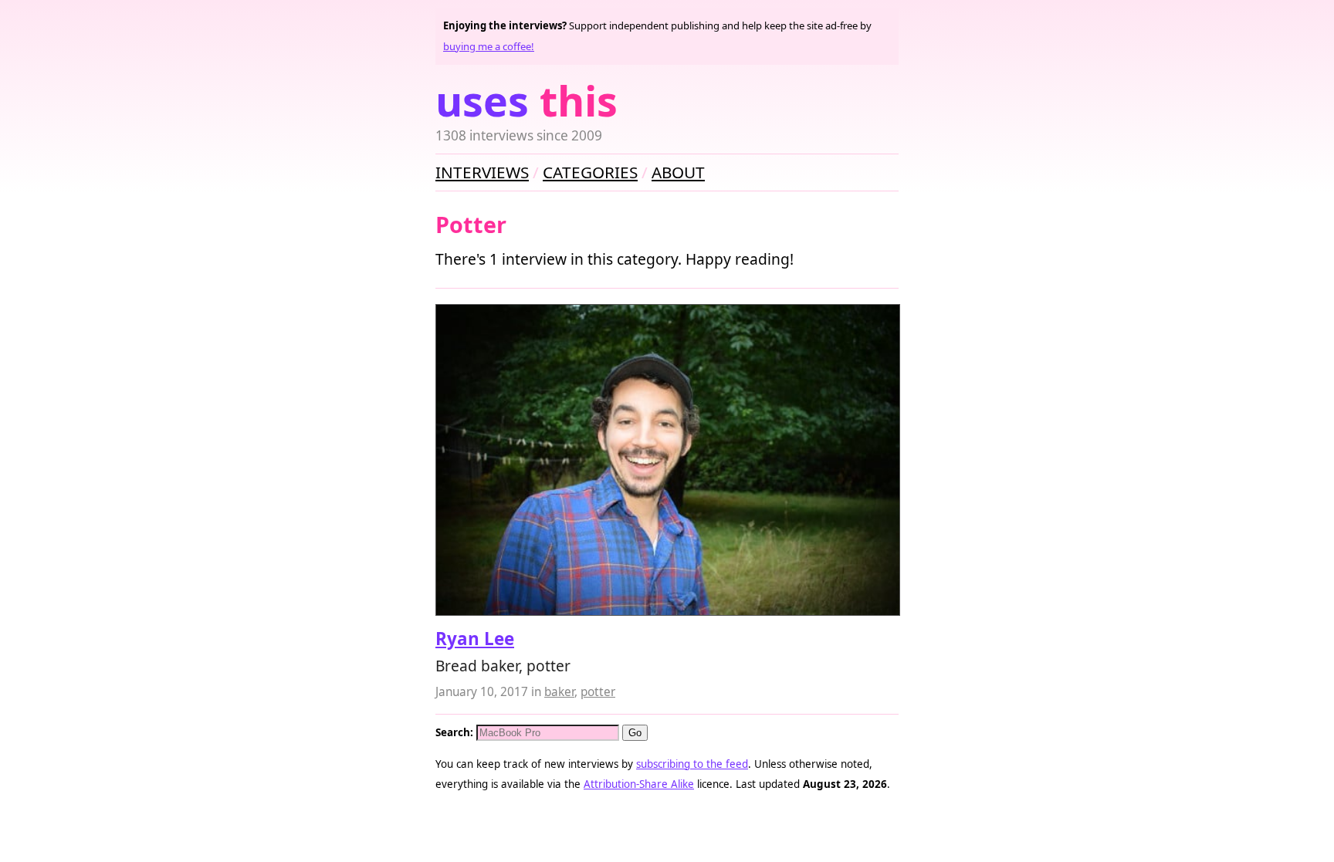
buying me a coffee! (488, 46)
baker (559, 692)
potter (598, 692)
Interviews (482, 172)
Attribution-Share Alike (639, 784)
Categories (590, 172)
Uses (526, 101)
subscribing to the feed (692, 764)
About (678, 172)
